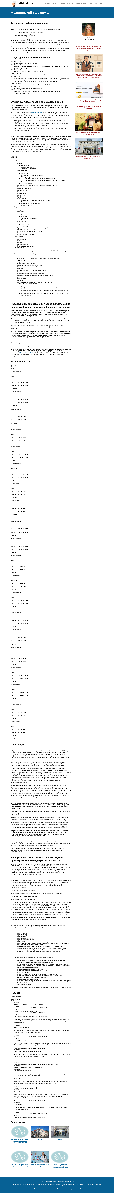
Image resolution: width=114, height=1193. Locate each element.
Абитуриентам (96, 3)
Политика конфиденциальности (68, 1189)
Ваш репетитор (66, 3)
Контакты (29, 1189)
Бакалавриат (81, 3)
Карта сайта (84, 1189)
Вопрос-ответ (51, 3)
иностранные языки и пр (27, 352)
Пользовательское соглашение (44, 1189)
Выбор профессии (37, 112)
